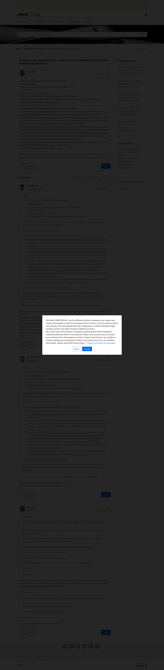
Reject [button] (76, 349)
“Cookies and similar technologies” (100, 343)
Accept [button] (87, 349)
